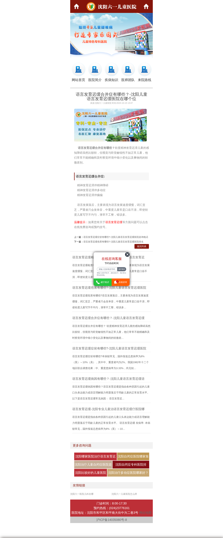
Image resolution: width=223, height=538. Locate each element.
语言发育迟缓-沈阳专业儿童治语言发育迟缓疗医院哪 (108, 409)
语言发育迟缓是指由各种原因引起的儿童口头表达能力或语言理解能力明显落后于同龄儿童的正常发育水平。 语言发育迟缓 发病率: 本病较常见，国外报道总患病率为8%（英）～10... (111, 423)
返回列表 (141, 246)
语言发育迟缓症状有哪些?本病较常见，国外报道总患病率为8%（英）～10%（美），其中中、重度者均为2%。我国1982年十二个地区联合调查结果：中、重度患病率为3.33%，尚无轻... (110, 362)
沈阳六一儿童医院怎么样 (124, 494)
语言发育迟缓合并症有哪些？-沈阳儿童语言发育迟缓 (108, 318)
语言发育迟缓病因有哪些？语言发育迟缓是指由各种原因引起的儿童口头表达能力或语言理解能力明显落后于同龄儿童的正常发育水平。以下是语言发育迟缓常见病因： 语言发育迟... (111, 392)
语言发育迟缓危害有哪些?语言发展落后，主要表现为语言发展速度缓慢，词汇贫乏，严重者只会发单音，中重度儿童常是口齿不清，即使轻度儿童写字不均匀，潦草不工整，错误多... (111, 301)
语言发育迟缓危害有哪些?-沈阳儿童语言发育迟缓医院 (109, 287)
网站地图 (145, 512)
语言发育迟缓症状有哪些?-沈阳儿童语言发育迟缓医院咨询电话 (115, 237)
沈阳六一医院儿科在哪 (81, 494)
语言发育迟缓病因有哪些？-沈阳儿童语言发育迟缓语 (108, 378)
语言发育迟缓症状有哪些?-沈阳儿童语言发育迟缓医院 (109, 348)
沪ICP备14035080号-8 (111, 519)
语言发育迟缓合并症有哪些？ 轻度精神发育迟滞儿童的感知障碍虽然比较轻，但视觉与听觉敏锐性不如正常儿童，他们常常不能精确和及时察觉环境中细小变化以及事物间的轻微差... (111, 332)
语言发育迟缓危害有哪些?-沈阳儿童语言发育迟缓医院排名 (113, 241)
